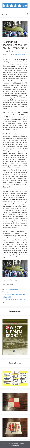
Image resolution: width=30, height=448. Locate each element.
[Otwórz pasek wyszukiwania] (27, 14)
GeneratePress (15, 445)
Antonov (7, 292)
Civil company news (11, 289)
